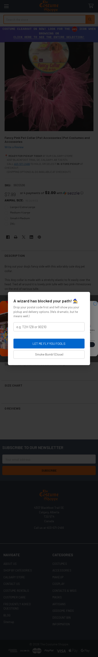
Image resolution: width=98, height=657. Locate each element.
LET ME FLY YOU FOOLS (49, 343)
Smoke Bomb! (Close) (49, 354)
